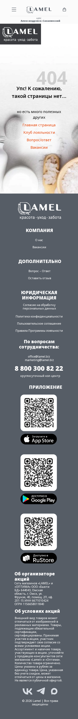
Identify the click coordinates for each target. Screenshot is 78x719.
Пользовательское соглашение (39, 323)
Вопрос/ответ (39, 139)
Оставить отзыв (39, 278)
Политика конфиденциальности (39, 316)
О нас (39, 240)
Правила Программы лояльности (39, 331)
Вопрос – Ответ (39, 271)
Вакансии (39, 147)
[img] (20, 34)
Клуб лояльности (39, 132)
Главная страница (39, 124)
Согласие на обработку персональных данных (39, 306)
